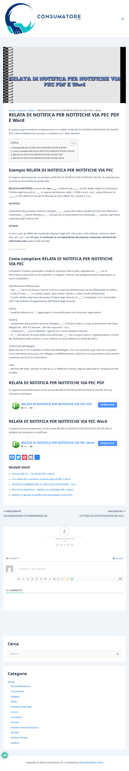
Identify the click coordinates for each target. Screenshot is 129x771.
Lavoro (14, 712)
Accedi (119, 558)
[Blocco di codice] (50, 579)
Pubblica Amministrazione (24, 727)
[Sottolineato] (28, 579)
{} (58, 579)
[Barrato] (32, 579)
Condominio (17, 691)
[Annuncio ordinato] (36, 579)
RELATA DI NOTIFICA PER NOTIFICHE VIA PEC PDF (38, 154)
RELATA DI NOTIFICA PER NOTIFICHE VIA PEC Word (38, 158)
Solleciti (15, 742)
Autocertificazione (20, 686)
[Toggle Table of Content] (71, 143)
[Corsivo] (23, 579)
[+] (62, 579)
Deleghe (15, 696)
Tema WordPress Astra (91, 762)
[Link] (54, 579)
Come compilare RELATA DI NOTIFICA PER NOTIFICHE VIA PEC (44, 151)
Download (108, 404)
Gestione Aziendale (21, 706)
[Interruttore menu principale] (122, 19)
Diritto (14, 701)
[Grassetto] (19, 579)
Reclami (15, 732)
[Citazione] (45, 579)
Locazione (16, 717)
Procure (15, 722)
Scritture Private (19, 737)
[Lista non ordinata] (41, 579)
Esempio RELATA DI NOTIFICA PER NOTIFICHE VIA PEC (39, 147)
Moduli (11, 682)
